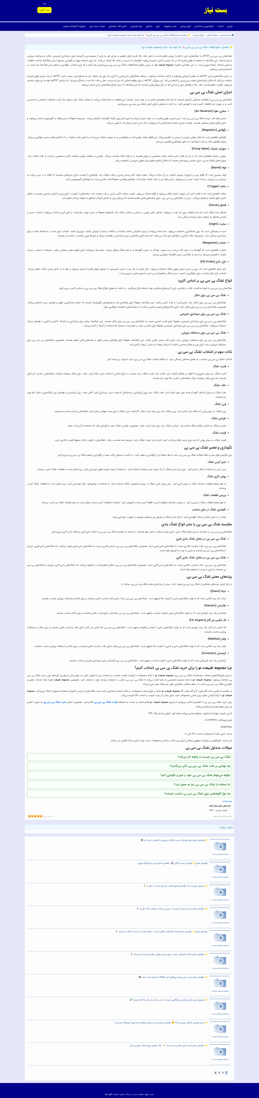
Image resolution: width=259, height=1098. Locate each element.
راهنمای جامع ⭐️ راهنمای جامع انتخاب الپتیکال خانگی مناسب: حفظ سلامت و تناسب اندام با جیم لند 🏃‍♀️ (161, 931)
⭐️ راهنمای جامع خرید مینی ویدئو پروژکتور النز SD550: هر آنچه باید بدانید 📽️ (173, 977)
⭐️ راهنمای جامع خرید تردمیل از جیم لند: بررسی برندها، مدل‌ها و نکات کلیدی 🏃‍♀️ (172, 909)
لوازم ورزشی (185, 26)
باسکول (149, 26)
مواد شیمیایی (136, 26)
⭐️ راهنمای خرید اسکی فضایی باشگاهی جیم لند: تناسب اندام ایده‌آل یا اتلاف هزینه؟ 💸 (168, 1000)
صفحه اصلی (212, 35)
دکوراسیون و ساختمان (204, 26)
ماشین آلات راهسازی (118, 26)
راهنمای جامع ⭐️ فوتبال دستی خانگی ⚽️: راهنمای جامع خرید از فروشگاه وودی (173, 863)
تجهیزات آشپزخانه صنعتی (74, 26)
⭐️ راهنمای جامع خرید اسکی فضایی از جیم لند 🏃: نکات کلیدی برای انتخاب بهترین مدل (169, 1045)
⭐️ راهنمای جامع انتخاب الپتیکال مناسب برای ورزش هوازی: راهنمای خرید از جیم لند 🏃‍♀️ (169, 954)
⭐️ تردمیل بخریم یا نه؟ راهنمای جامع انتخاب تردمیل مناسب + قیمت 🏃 (175, 886)
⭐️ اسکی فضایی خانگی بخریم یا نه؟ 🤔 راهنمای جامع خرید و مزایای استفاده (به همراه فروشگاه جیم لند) (161, 1023)
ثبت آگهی (44, 10)
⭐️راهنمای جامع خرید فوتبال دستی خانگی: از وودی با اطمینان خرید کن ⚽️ (174, 840)
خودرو (230, 26)
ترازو (158, 26)
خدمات (220, 26)
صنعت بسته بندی (97, 26)
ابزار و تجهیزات (170, 26)
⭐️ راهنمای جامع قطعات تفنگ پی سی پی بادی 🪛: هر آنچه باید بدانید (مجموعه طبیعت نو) (149, 35)
